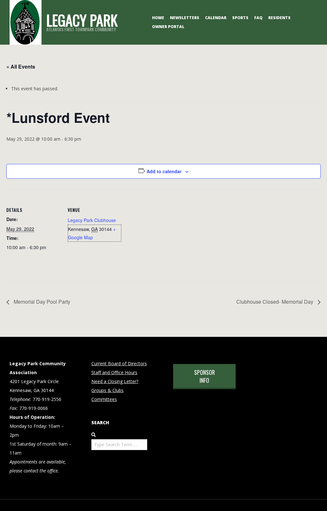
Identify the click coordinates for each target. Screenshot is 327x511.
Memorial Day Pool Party (41, 301)
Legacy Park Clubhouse (92, 220)
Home (158, 17)
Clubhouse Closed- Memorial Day (275, 301)
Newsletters (184, 17)
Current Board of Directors (119, 363)
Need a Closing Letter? (114, 381)
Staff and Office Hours (114, 372)
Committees (104, 399)
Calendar (215, 17)
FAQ (258, 17)
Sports (240, 17)
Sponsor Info (204, 376)
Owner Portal (168, 26)
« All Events (20, 66)
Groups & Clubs (107, 390)
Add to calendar (164, 171)
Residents (279, 17)
